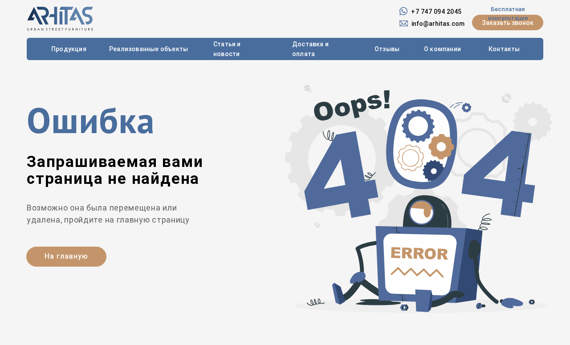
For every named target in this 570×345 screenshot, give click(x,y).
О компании (442, 49)
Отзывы (387, 49)
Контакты (504, 49)
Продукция (68, 49)
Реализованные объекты (148, 49)
